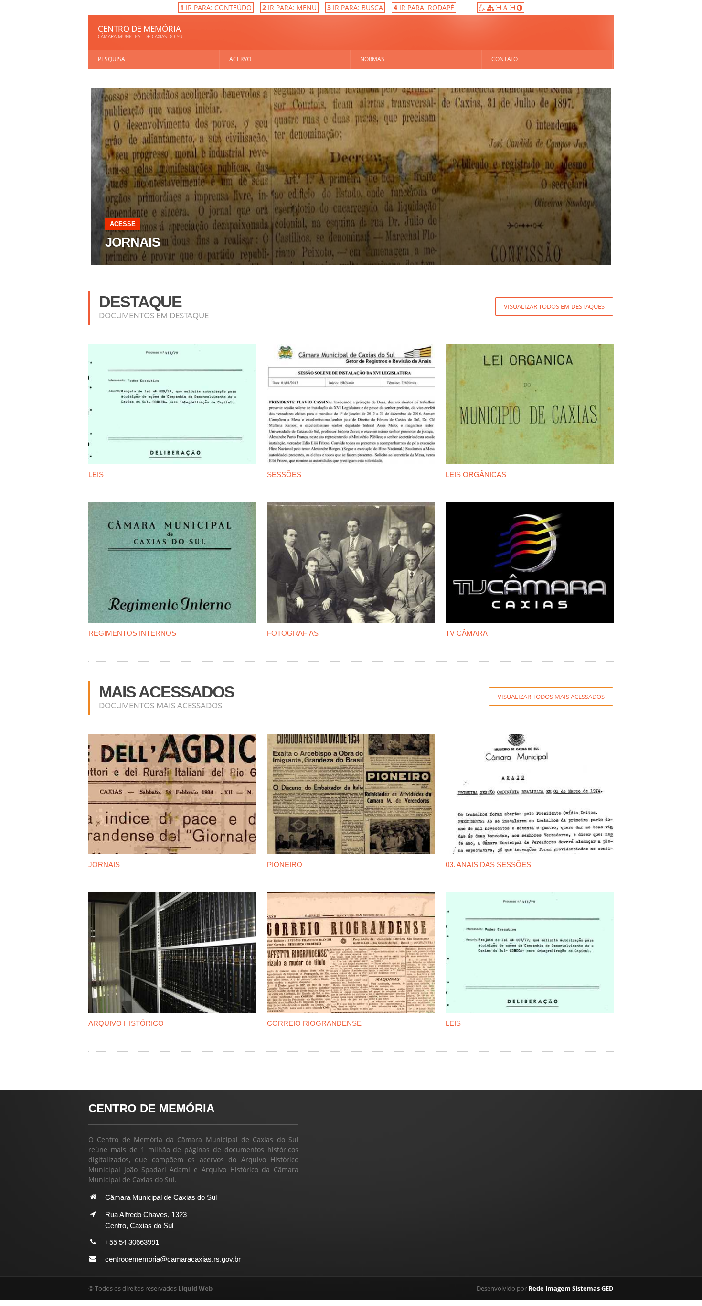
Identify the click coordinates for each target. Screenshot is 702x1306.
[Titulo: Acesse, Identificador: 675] (351, 91)
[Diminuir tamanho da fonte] (499, 7)
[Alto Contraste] (519, 7)
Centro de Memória (141, 31)
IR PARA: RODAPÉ (424, 7)
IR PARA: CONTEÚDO (216, 7)
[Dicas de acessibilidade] (483, 7)
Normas (372, 59)
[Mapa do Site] (491, 7)
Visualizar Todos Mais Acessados (551, 696)
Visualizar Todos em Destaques (554, 306)
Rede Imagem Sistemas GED (571, 1288)
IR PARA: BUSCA (355, 7)
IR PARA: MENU (289, 7)
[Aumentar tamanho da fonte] (513, 7)
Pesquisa (111, 59)
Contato (504, 59)
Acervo (240, 59)
